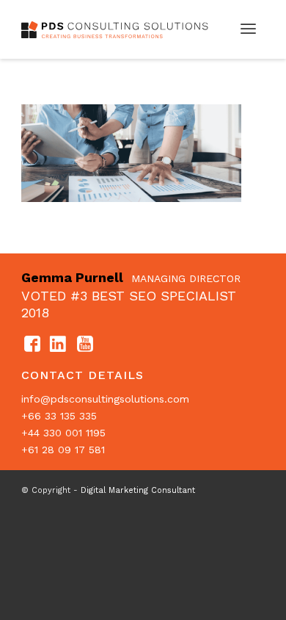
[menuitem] (248, 29)
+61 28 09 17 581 (63, 449)
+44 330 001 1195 (63, 433)
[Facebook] (32, 345)
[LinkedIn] (59, 345)
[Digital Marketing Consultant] (118, 29)
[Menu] (248, 29)
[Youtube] (85, 345)
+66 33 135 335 (59, 416)
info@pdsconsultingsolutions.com (105, 399)
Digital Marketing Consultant (138, 490)
